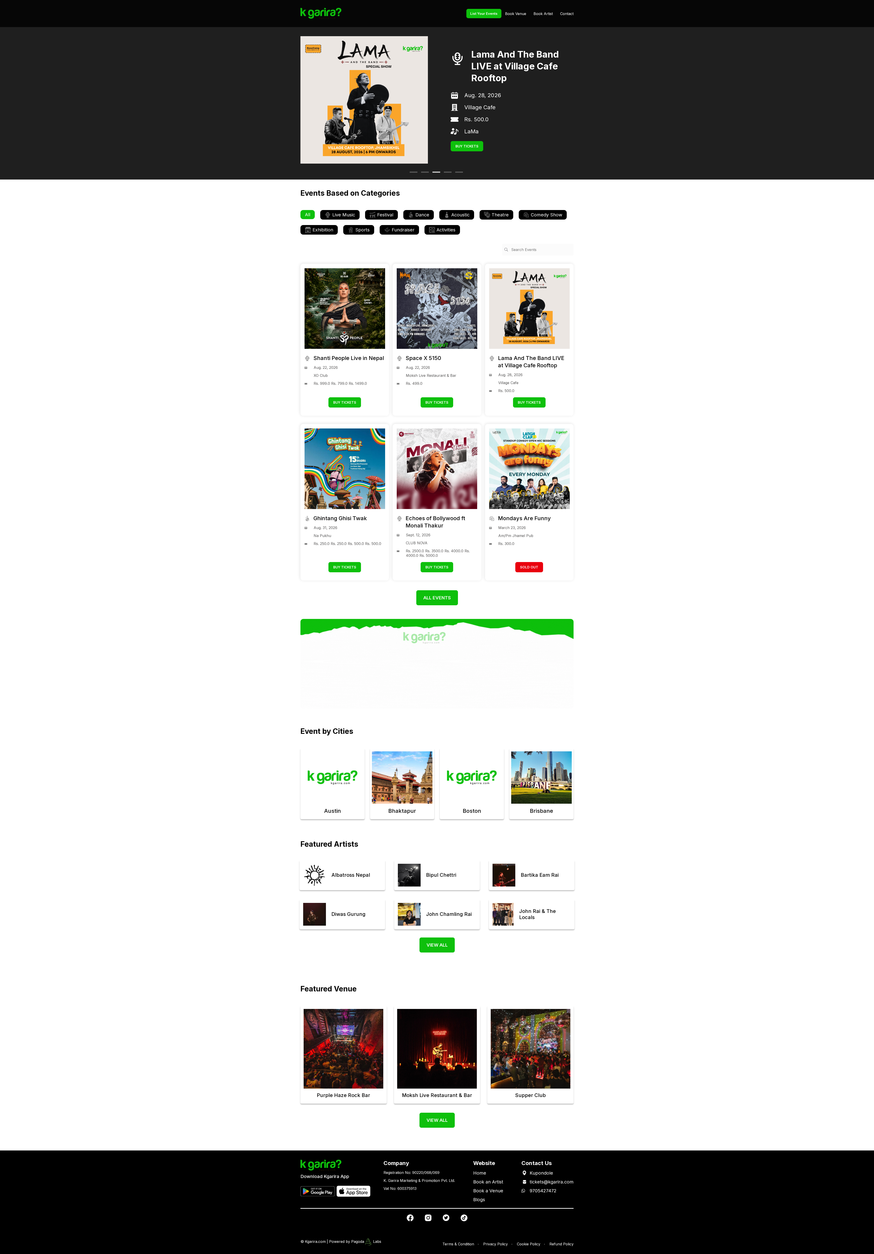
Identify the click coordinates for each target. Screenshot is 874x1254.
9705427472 (543, 1190)
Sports (362, 230)
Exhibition (323, 230)
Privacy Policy (495, 1244)
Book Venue (515, 13)
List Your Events (484, 13)
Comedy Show (546, 215)
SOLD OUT (529, 567)
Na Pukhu (476, 101)
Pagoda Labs (366, 1241)
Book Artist (543, 13)
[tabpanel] (437, 100)
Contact (567, 13)
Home (479, 1173)
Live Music (343, 215)
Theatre (500, 215)
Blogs (479, 1199)
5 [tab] (457, 174)
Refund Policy (561, 1244)
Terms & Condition (458, 1244)
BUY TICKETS (466, 134)
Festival (385, 215)
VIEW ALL (437, 945)
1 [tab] (412, 174)
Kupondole (541, 1173)
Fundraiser (403, 230)
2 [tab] (423, 174)
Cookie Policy (528, 1244)
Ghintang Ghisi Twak (516, 66)
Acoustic (460, 215)
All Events (437, 597)
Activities (446, 230)
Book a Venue (488, 1190)
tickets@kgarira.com (552, 1182)
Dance (422, 215)
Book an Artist (488, 1182)
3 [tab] (434, 174)
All (307, 214)
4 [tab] (446, 174)
